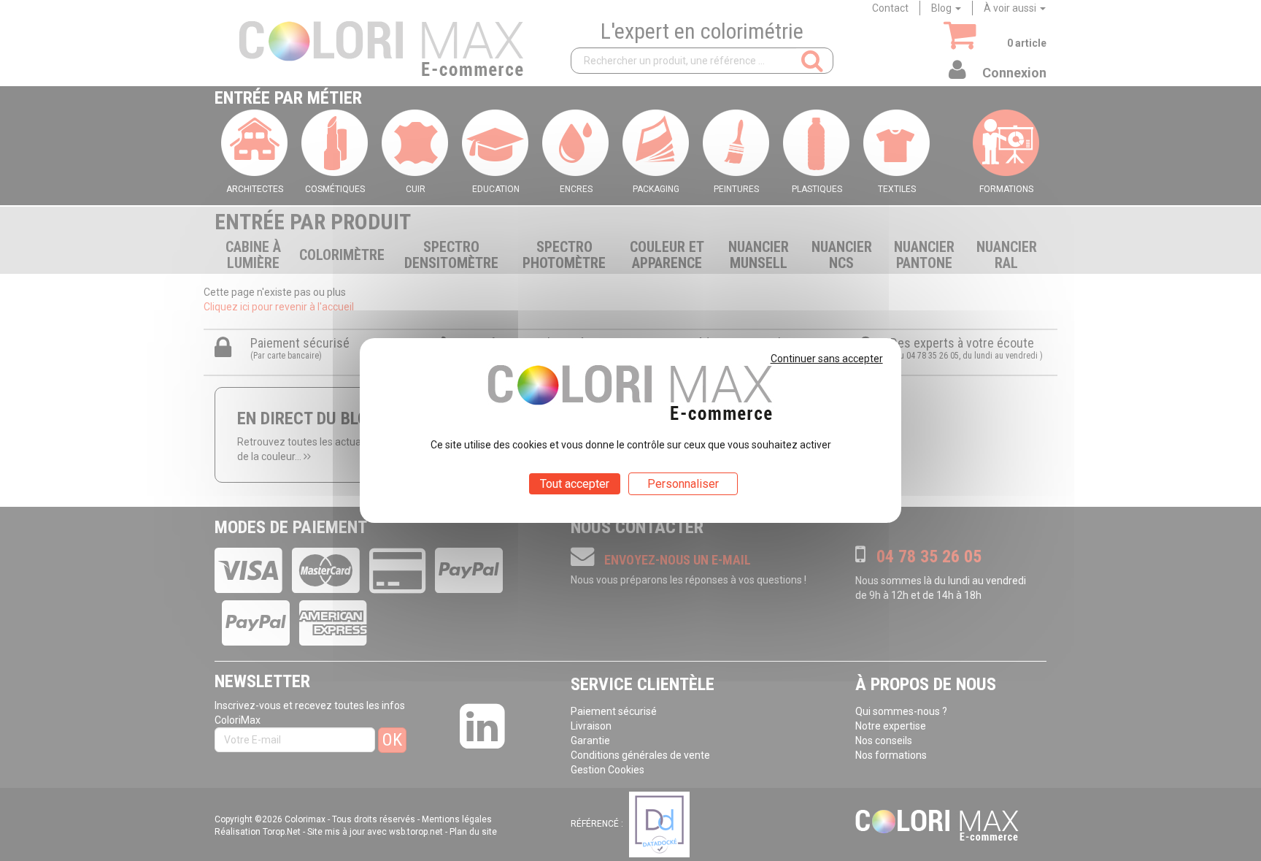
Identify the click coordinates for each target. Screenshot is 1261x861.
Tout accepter (574, 484)
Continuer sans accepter (827, 358)
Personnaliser (683, 484)
